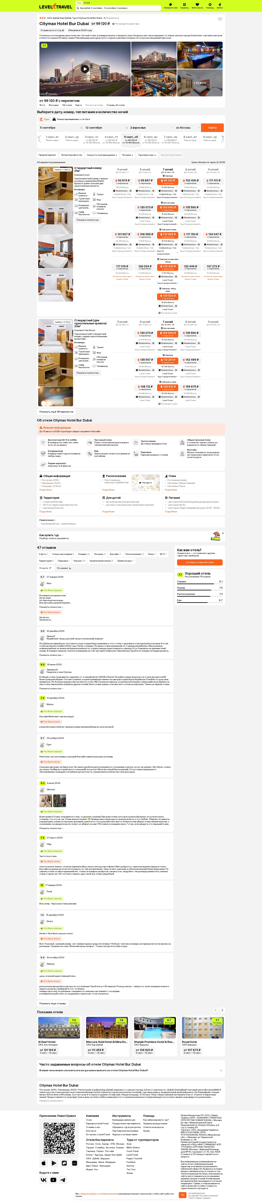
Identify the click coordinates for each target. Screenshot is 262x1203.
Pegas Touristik (134, 1158)
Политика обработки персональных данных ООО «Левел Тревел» (199, 1196)
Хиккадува (104, 1166)
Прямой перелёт (47, 155)
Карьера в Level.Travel (97, 1123)
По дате (43, 568)
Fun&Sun (131, 1162)
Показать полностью (50, 607)
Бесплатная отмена (171, 155)
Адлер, (106, 1144)
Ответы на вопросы (153, 1127)
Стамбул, (100, 1147)
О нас (89, 1120)
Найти (212, 127)
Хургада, (99, 1155)
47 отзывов (46, 548)
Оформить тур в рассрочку (126, 1127)
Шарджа (105, 1158)
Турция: (90, 1147)
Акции (146, 1131)
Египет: (90, 1155)
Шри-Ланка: (92, 1166)
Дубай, (96, 1158)
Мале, (102, 1162)
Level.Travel (132, 1155)
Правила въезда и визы (155, 1123)
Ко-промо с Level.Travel (98, 1134)
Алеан (130, 1173)
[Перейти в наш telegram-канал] (63, 1180)
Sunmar (130, 1166)
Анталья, (111, 1147)
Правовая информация (193, 1193)
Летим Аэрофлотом (71, 155)
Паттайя (109, 1151)
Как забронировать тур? (156, 1120)
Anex (129, 1144)
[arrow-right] (215, 1010)
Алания (120, 1147)
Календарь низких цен (123, 1120)
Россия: (90, 1144)
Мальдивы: (92, 1162)
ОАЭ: (89, 1158)
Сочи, (98, 1144)
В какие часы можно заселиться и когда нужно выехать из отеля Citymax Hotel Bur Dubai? (93, 1070)
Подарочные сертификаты (126, 1123)
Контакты (91, 1131)
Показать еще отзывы (52, 1003)
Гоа (96, 1169)
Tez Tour (131, 1169)
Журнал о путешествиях (124, 1134)
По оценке (62, 568)
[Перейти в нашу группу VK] (43, 1180)
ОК (182, 1195)
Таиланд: (91, 1151)
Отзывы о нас (93, 1127)
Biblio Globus (133, 1147)
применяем (112, 1194)
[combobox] (188, 127)
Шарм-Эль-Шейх (113, 1155)
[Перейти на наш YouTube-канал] (53, 1180)
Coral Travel (132, 1151)
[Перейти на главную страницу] (55, 6)
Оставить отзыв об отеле (200, 562)
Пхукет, (100, 1151)
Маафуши (110, 1162)
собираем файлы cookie (91, 1194)
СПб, (113, 1144)
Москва (120, 1144)
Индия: (90, 1169)
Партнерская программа (125, 1131)
